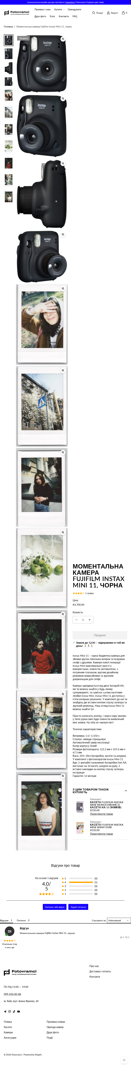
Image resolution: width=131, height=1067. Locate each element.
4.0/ (46, 886)
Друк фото (53, 1032)
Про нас (94, 965)
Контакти (94, 976)
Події (50, 1037)
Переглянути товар (101, 813)
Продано (100, 635)
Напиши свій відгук (54, 907)
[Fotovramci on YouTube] (18, 1011)
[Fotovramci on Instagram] (9, 1011)
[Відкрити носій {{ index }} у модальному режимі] (42, 64)
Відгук (24, 928)
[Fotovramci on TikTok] (14, 1011)
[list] (42, 442)
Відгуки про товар (65, 865)
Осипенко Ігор (9, 944)
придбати (70, 2)
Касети (8, 1026)
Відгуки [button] (4, 920)
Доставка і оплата (100, 971)
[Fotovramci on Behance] (5, 1011)
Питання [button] (21, 920)
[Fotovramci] (16, 13)
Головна (8, 26)
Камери (8, 1032)
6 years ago (9, 947)
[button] (59, 9)
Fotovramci (17, 1054)
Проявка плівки (56, 1021)
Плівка (8, 1021)
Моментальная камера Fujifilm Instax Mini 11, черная (47, 933)
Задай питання (78, 907)
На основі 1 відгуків (46, 878)
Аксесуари (10, 1037)
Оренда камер (55, 1026)
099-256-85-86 (12, 993)
